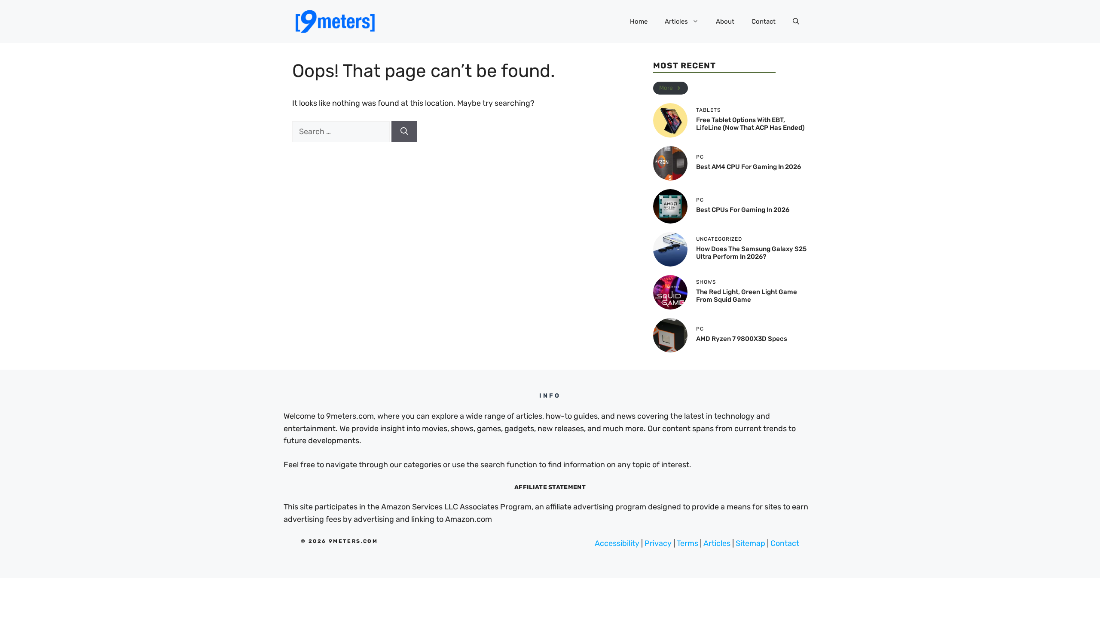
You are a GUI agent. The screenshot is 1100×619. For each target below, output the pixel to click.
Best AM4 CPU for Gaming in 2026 (748, 167)
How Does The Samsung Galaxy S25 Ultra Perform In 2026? (751, 252)
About (725, 21)
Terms (687, 543)
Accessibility (617, 543)
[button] (796, 21)
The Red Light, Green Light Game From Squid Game (746, 295)
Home (639, 21)
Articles (676, 21)
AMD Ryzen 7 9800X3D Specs (741, 339)
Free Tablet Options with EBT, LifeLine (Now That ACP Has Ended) (750, 124)
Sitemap (750, 543)
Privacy (658, 543)
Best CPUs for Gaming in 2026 (742, 210)
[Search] (404, 131)
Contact (764, 21)
